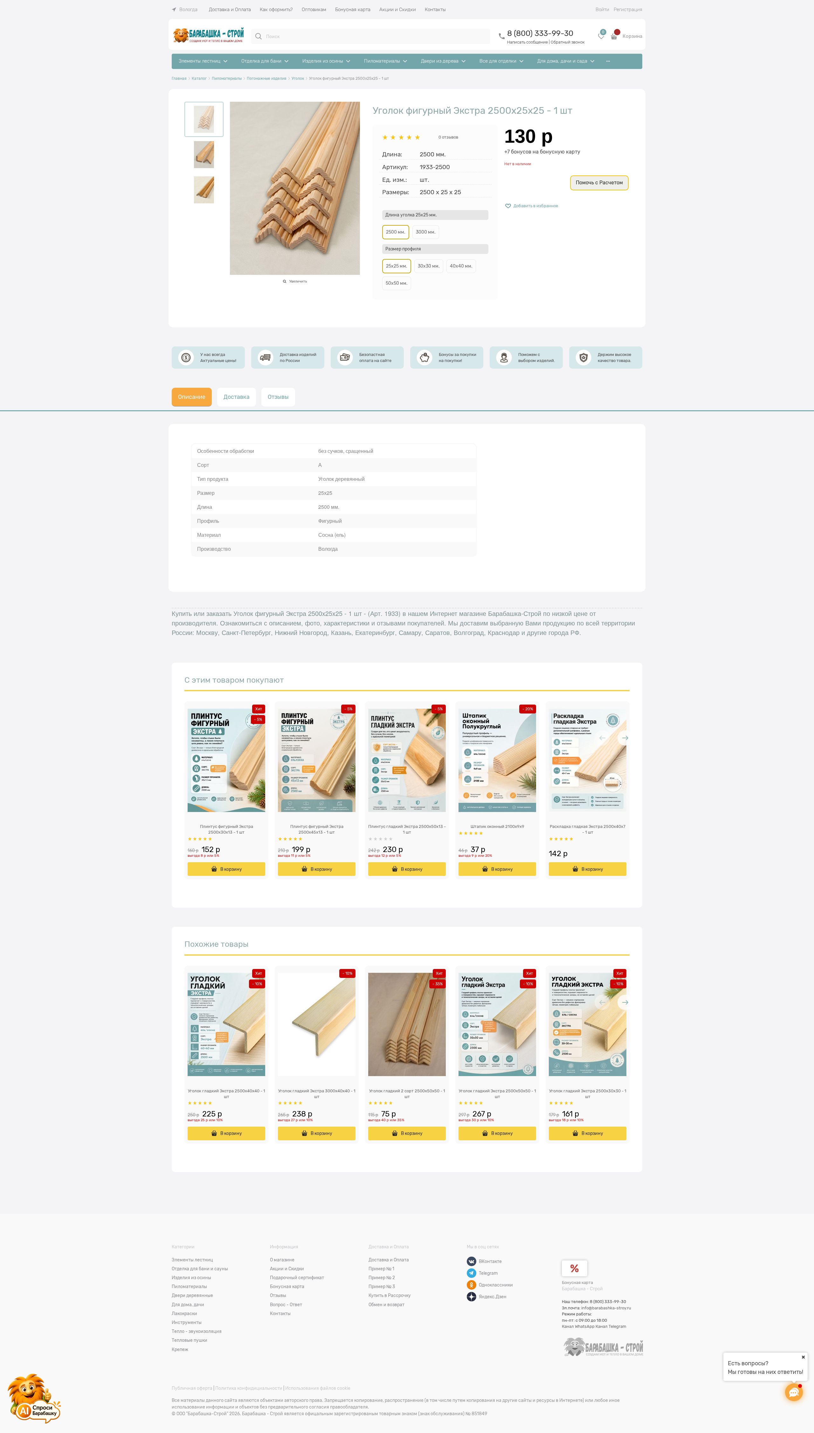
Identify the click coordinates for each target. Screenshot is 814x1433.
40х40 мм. (461, 266)
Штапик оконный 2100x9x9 (497, 826)
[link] (184, 9)
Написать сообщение (527, 42)
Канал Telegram (611, 1326)
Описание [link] (191, 397)
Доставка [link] (237, 397)
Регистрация (628, 9)
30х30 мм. (429, 266)
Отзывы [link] (278, 397)
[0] (601, 38)
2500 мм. (395, 232)
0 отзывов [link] (448, 137)
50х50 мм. (397, 283)
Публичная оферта (192, 1388)
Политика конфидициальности (248, 1388)
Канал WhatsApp (578, 1326)
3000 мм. (426, 232)
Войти (602, 9)
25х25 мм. (396, 266)
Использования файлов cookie (317, 1388)
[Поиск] (258, 36)
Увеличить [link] (298, 281)
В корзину (231, 869)
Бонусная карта (577, 1282)
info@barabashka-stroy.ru (606, 1308)
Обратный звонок (568, 42)
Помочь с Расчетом (599, 183)
